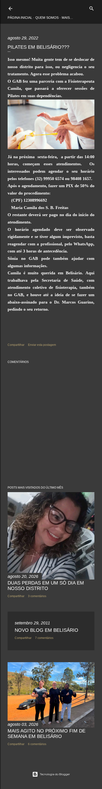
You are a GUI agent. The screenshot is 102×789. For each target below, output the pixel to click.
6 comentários (37, 744)
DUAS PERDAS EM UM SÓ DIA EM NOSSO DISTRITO (46, 585)
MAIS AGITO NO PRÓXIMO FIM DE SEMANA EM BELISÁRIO (46, 733)
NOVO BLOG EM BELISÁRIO (46, 630)
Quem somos (47, 17)
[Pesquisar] (91, 7)
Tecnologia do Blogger (55, 774)
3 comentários (37, 596)
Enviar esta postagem (42, 345)
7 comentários (44, 638)
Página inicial (20, 17)
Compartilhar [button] (16, 345)
